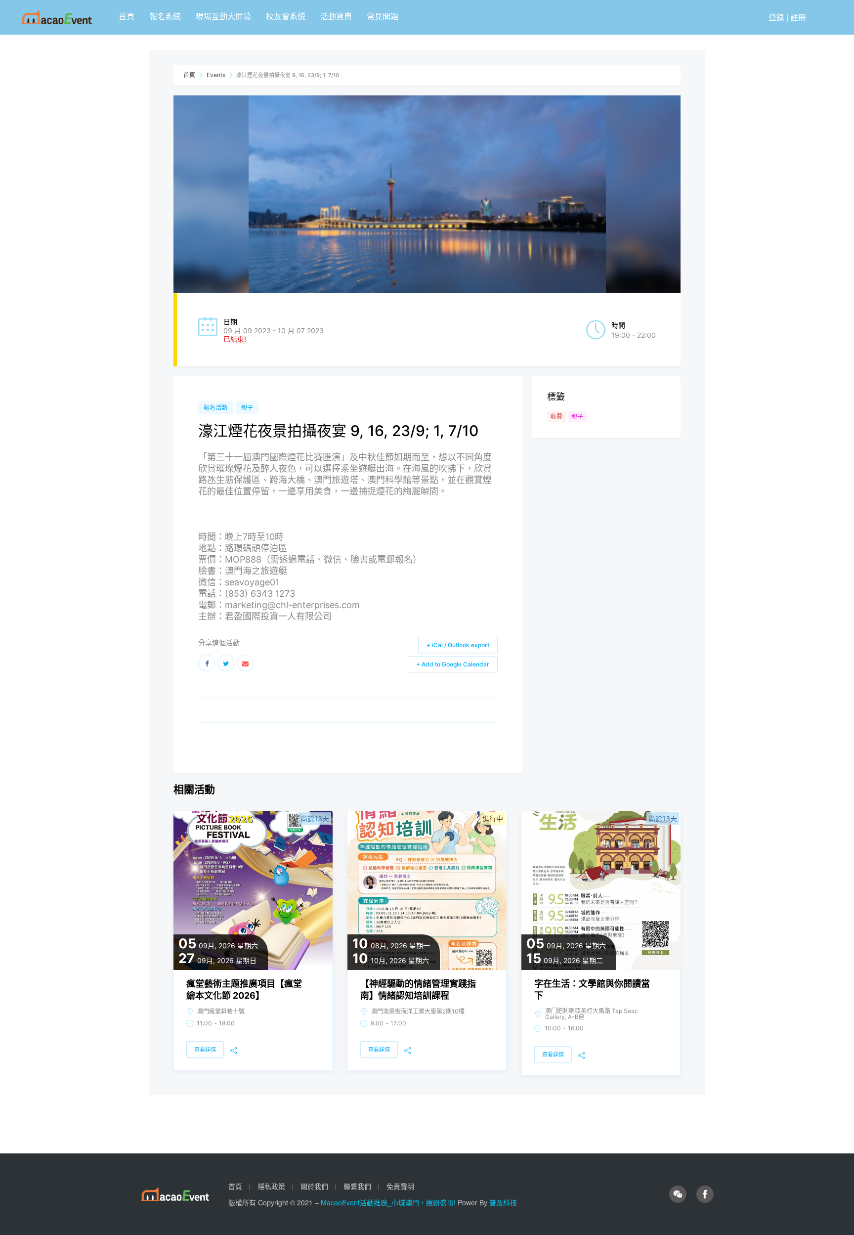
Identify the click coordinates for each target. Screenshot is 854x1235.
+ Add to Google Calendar (452, 664)
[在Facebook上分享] (206, 663)
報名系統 (165, 16)
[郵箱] (245, 663)
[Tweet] (225, 663)
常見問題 (382, 16)
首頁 (126, 16)
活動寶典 (336, 16)
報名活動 (215, 407)
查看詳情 (205, 1049)
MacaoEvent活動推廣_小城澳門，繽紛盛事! (389, 1202)
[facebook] (705, 1194)
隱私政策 (271, 1186)
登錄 (776, 17)
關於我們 (314, 1186)
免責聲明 (400, 1186)
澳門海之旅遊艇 (256, 571)
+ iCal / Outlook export (458, 645)
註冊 (798, 17)
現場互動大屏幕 (223, 16)
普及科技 (503, 1202)
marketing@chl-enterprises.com (292, 605)
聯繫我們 (357, 1186)
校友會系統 (285, 16)
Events (216, 75)
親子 (247, 407)
